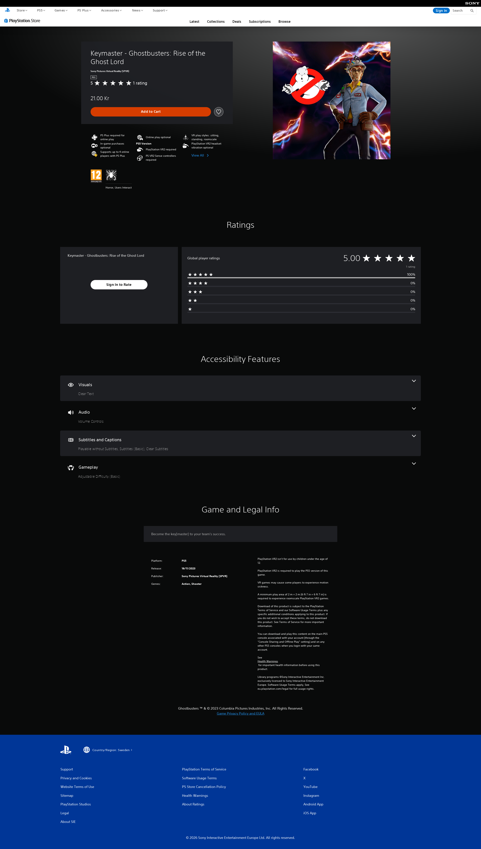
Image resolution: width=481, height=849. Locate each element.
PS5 (39, 10)
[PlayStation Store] (23, 20)
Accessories (110, 10)
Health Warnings (268, 661)
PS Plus (82, 10)
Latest (194, 21)
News (136, 10)
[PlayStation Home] (7, 10)
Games (59, 10)
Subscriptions (260, 21)
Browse (284, 21)
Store (21, 10)
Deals (236, 21)
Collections (216, 21)
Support (159, 10)
